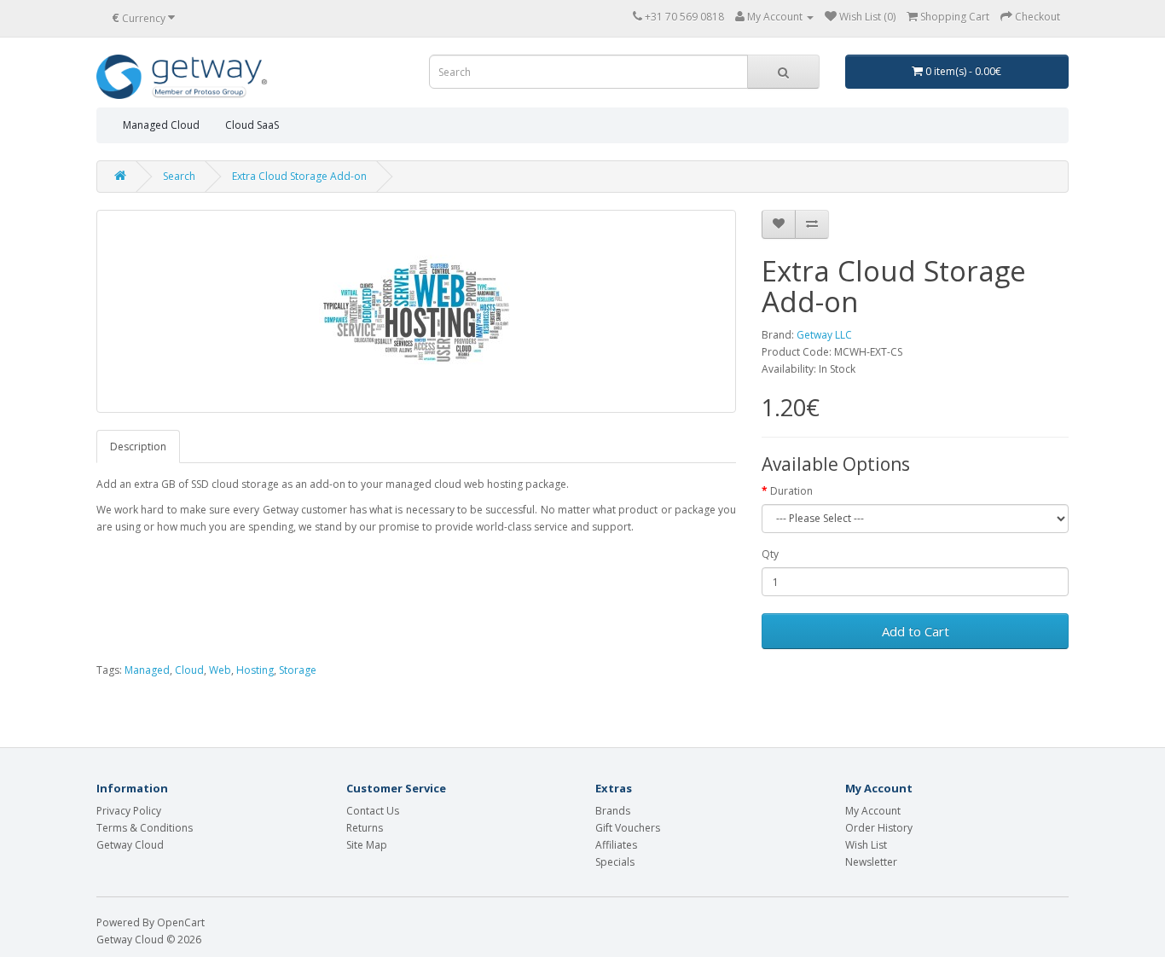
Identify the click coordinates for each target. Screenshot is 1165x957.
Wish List (866, 845)
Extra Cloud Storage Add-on (299, 176)
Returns (364, 828)
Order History (879, 828)
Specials (615, 862)
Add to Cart (915, 631)
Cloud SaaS (252, 125)
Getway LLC (824, 335)
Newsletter (871, 862)
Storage (297, 670)
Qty (770, 554)
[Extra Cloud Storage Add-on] (416, 311)
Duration (791, 491)
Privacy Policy (128, 810)
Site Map (366, 845)
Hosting (255, 670)
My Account (873, 810)
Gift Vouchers (627, 828)
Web (220, 670)
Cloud (189, 670)
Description (138, 446)
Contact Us (372, 810)
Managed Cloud (161, 125)
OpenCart (181, 922)
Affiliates (616, 845)
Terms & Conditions (144, 828)
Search (179, 176)
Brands (612, 810)
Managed (147, 670)
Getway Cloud (130, 845)
